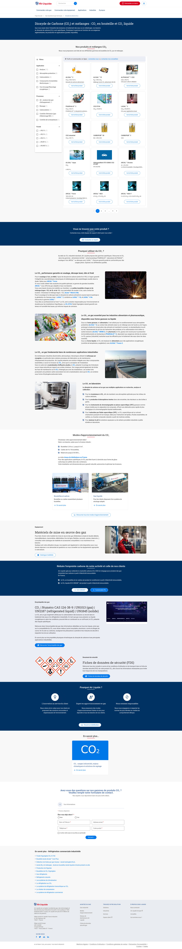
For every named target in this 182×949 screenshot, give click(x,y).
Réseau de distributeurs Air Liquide (84, 918)
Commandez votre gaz (43, 10)
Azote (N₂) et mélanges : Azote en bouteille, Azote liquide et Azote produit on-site (63, 865)
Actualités (133, 914)
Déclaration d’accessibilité (137, 944)
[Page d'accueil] (41, 904)
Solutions (106, 907)
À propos (102, 10)
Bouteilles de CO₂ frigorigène (45, 871)
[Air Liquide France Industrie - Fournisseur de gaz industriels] (44, 3)
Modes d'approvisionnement (86, 912)
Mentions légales (82, 944)
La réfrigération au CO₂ (44, 883)
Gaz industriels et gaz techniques (53, 15)
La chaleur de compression (45, 889)
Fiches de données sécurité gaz (85, 924)
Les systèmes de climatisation (46, 880)
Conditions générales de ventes (116, 944)
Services (105, 914)
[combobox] (67, 3)
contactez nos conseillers (109, 59)
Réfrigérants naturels (43, 877)
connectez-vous (93, 59)
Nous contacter (135, 907)
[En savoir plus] (70, 483)
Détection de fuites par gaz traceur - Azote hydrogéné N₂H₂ (55, 862)
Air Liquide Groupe (136, 911)
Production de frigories (44, 868)
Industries (92, 10)
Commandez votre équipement (65, 10)
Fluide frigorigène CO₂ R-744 (45, 856)
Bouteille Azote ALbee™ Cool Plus (47, 859)
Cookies (139, 946)
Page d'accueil (38, 15)
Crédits (145, 946)
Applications (82, 10)
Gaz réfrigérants (41, 874)
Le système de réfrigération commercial (49, 892)
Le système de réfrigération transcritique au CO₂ (52, 886)
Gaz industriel (84, 907)
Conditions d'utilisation (97, 944)
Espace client (107, 917)
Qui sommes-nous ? (136, 917)
